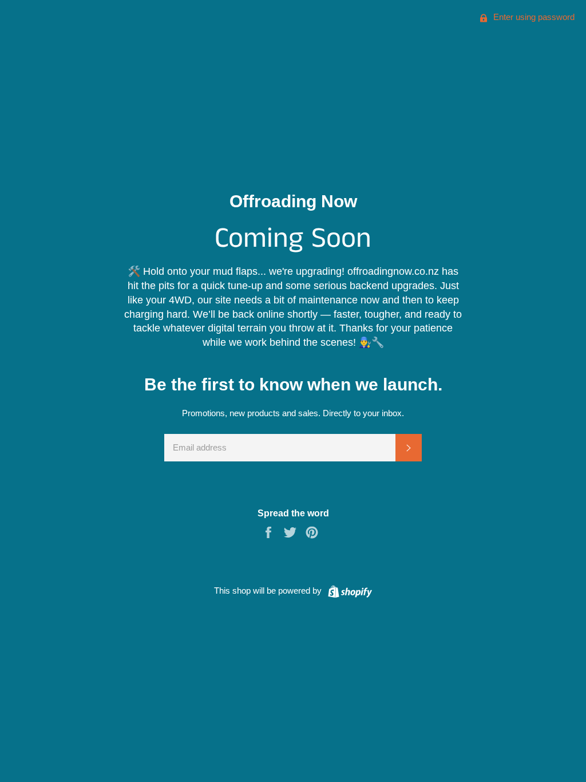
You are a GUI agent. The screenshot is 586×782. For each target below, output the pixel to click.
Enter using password (533, 17)
